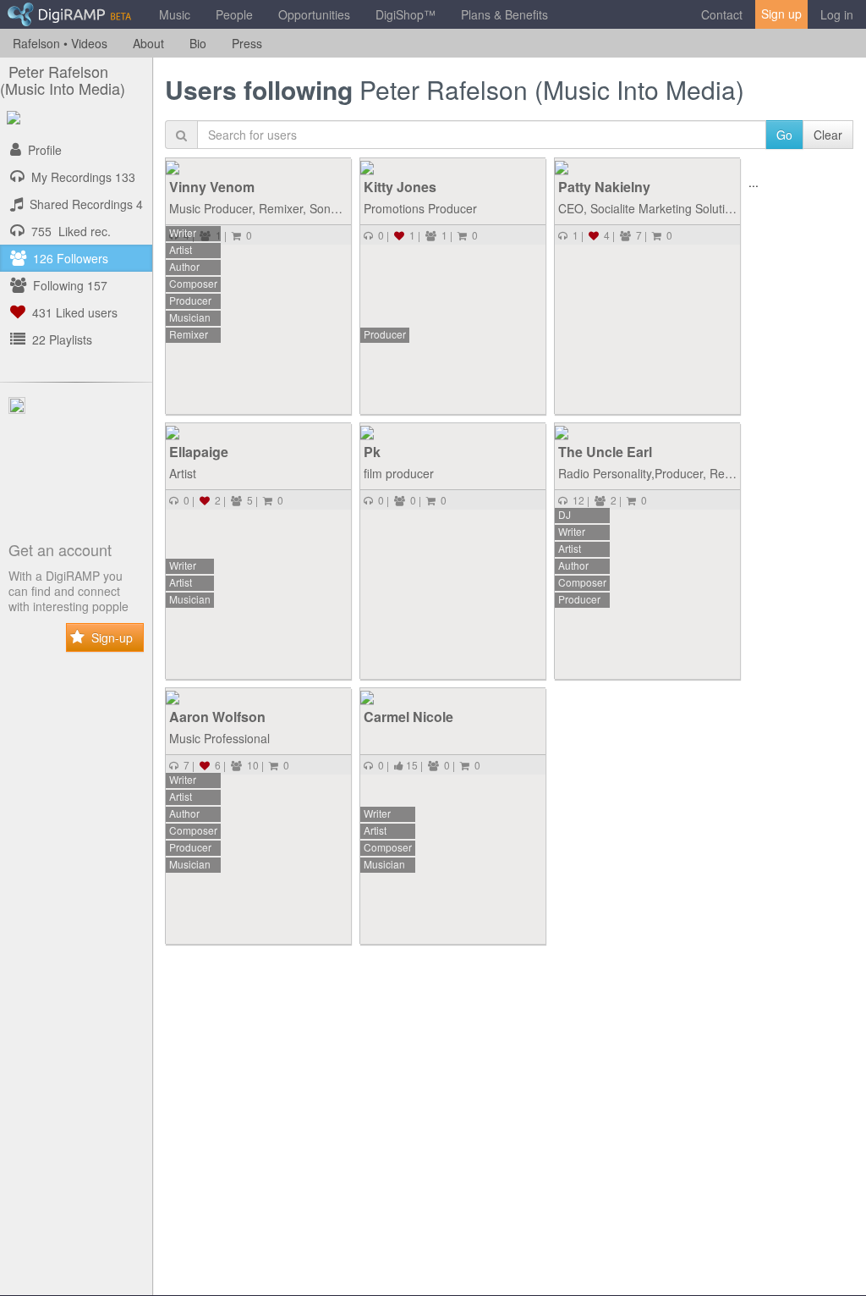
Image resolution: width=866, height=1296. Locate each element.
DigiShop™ (405, 14)
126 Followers (67, 258)
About (148, 43)
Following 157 (66, 285)
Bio (197, 43)
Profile (41, 149)
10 (250, 765)
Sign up (781, 13)
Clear (828, 134)
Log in (836, 14)
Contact (722, 14)
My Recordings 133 (80, 176)
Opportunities (314, 14)
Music (174, 14)
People (234, 14)
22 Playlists (58, 339)
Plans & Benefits (504, 14)
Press (247, 43)
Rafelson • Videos (60, 43)
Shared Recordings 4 (83, 204)
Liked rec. (71, 231)
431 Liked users (71, 312)
